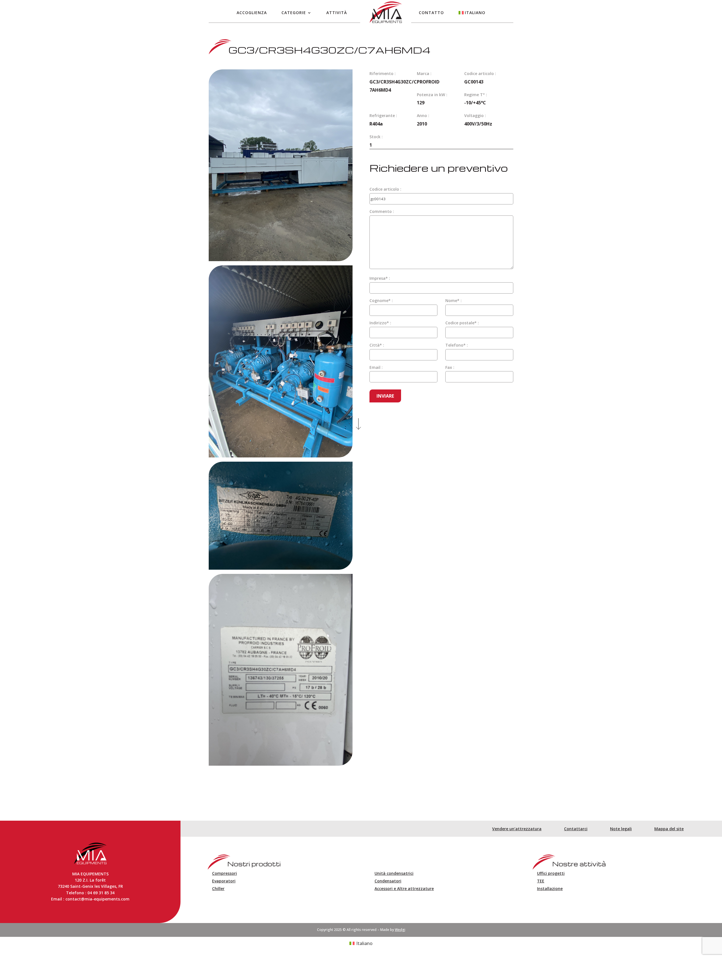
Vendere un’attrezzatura (517, 828)
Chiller (218, 888)
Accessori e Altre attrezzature (404, 888)
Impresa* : (379, 278)
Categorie (293, 12)
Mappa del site (669, 828)
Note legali (621, 828)
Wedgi (400, 929)
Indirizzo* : (380, 322)
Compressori (224, 873)
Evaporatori (223, 881)
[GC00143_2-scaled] (281, 259)
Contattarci (575, 828)
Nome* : (453, 300)
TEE (540, 881)
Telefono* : (456, 345)
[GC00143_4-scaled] (281, 568)
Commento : (381, 211)
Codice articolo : (385, 189)
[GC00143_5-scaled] (281, 764)
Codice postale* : (462, 322)
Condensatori (388, 881)
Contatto (431, 12)
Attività (336, 12)
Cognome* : (381, 300)
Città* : (376, 345)
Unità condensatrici (394, 873)
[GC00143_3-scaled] (281, 456)
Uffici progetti (551, 873)
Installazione (550, 888)
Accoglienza (252, 12)
